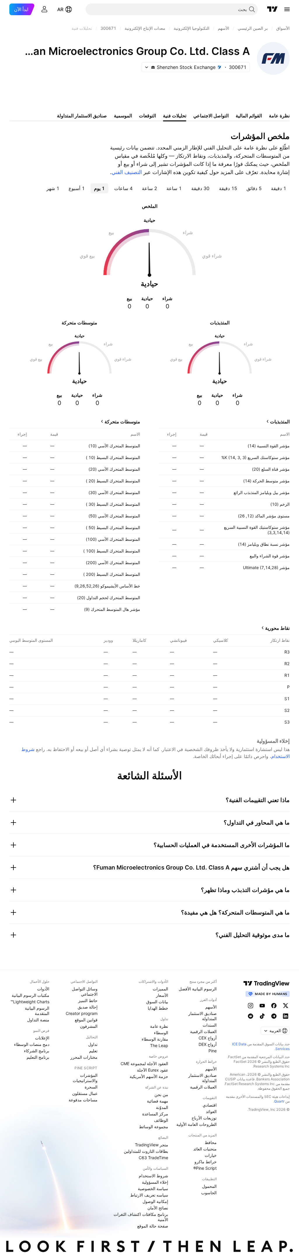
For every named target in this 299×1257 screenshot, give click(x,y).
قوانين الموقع (86, 1019)
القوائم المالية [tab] (249, 116)
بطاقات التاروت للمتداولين (146, 1151)
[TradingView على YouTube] (262, 1006)
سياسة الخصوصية (153, 1188)
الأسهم (211, 1006)
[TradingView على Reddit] (250, 1016)
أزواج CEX (208, 1037)
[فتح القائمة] (287, 9)
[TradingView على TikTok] (262, 1016)
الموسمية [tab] (123, 116)
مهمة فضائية (157, 1100)
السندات (210, 1025)
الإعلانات (42, 1037)
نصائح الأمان (157, 1207)
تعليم (93, 1050)
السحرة (91, 1086)
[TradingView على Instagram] (250, 1006)
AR (60, 9)
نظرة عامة (159, 1026)
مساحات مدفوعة (83, 1099)
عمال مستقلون (85, 1093)
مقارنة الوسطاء (155, 1039)
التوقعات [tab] (147, 116)
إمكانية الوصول (155, 1201)
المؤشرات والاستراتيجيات (85, 1078)
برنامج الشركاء (36, 1050)
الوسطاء (161, 1032)
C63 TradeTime (153, 1157)
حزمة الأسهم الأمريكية (149, 1076)
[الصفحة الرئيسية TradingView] (272, 9)
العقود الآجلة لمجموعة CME (144, 1063)
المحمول (209, 1186)
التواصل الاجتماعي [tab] (211, 116)
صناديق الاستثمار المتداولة (202, 1016)
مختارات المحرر (84, 1057)
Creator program (82, 1013)
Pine (212, 1050)
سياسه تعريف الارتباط (149, 1194)
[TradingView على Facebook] (274, 1006)
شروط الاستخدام (153, 1175)
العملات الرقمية (203, 1031)
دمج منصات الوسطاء (31, 1044)
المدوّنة (162, 1107)
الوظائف (161, 1120)
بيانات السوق (157, 1001)
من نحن (161, 1094)
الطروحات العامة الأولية (196, 1124)
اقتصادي (210, 1105)
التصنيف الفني (127, 172)
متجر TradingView (151, 1144)
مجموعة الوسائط (153, 1126)
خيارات (211, 1155)
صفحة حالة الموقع (152, 1225)
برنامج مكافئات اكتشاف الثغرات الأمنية (141, 1217)
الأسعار (162, 995)
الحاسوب (209, 1192)
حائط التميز (88, 1000)
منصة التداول (38, 1019)
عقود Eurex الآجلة (152, 1070)
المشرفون (89, 1026)
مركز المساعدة (155, 1113)
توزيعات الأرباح (204, 1117)
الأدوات (43, 988)
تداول (93, 1044)
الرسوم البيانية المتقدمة (37, 1011)
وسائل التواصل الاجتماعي (85, 991)
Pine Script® (205, 1168)
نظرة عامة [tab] (279, 116)
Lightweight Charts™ (30, 1001)
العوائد (211, 1111)
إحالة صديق (88, 1006)
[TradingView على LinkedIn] (285, 1016)
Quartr (279, 1101)
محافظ (211, 1142)
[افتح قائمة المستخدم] (44, 9)
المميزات (160, 988)
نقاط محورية (277, 628)
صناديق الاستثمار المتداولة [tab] (82, 116)
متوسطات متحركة (122, 422)
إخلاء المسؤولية (155, 1182)
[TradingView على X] (285, 1006)
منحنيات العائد (205, 1148)
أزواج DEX (208, 1044)
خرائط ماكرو (205, 1161)
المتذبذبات (280, 422)
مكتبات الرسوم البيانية (30, 995)
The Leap (159, 1045)
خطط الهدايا (158, 1008)
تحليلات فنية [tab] (174, 116)
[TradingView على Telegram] (274, 1016)
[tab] (278, 188)
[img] (153, 67)
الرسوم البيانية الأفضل (198, 988)
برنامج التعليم (38, 1057)
